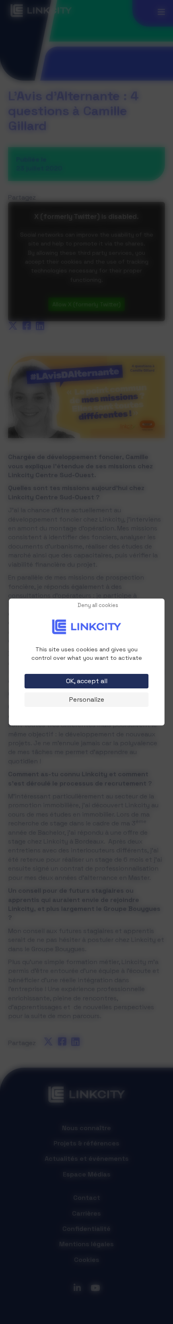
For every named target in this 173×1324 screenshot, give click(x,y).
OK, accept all (86, 681)
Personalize (86, 699)
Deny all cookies (98, 605)
